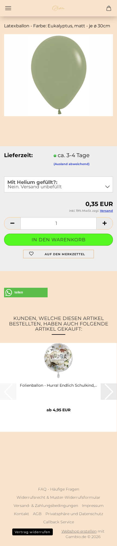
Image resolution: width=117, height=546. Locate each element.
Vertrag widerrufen (32, 532)
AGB (37, 513)
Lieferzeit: (18, 155)
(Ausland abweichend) (72, 164)
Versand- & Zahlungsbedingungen (46, 505)
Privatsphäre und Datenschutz (74, 513)
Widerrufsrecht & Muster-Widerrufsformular (58, 497)
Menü (8, 8)
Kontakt (21, 513)
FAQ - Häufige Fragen (58, 489)
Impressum (93, 505)
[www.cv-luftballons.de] (58, 8)
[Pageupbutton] (102, 537)
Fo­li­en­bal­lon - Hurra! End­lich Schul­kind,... (58, 385)
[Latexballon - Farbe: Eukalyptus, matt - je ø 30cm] (58, 74)
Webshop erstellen (79, 531)
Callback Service (58, 521)
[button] (12, 223)
